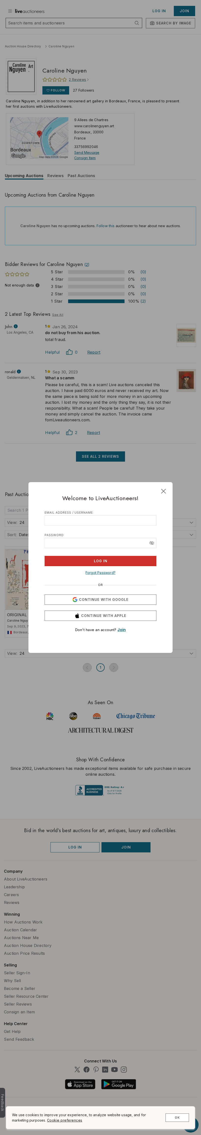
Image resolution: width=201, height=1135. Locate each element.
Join (121, 629)
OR (100, 585)
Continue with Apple (103, 616)
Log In (100, 561)
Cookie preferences (64, 1120)
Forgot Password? (100, 573)
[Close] (163, 491)
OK (177, 1117)
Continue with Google (103, 599)
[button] (151, 543)
